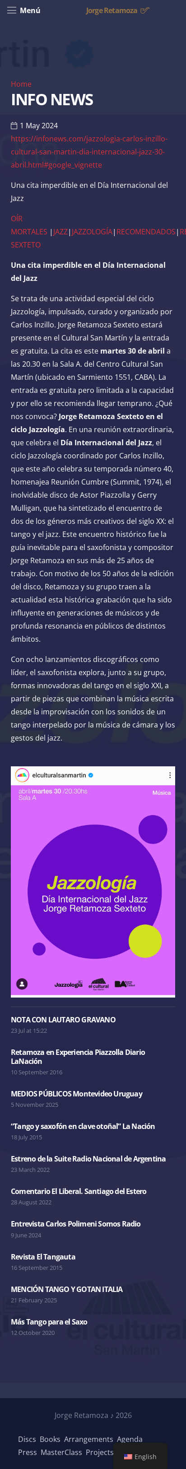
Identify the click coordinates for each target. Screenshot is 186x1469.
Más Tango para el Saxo (49, 1322)
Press (27, 1452)
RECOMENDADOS (146, 232)
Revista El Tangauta (43, 1257)
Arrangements (88, 1439)
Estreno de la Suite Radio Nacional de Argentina (88, 1159)
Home (21, 84)
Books (50, 1439)
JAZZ (60, 232)
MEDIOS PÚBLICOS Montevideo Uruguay (76, 1094)
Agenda (130, 1439)
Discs (27, 1439)
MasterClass (61, 1452)
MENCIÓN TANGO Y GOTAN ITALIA (67, 1289)
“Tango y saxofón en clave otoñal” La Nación (83, 1126)
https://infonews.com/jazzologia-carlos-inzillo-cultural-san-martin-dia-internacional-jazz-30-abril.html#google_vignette (89, 152)
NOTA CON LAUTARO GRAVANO (63, 1020)
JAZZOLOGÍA (92, 232)
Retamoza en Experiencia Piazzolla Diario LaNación (78, 1056)
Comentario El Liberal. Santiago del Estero (78, 1191)
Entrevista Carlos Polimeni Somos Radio (76, 1224)
